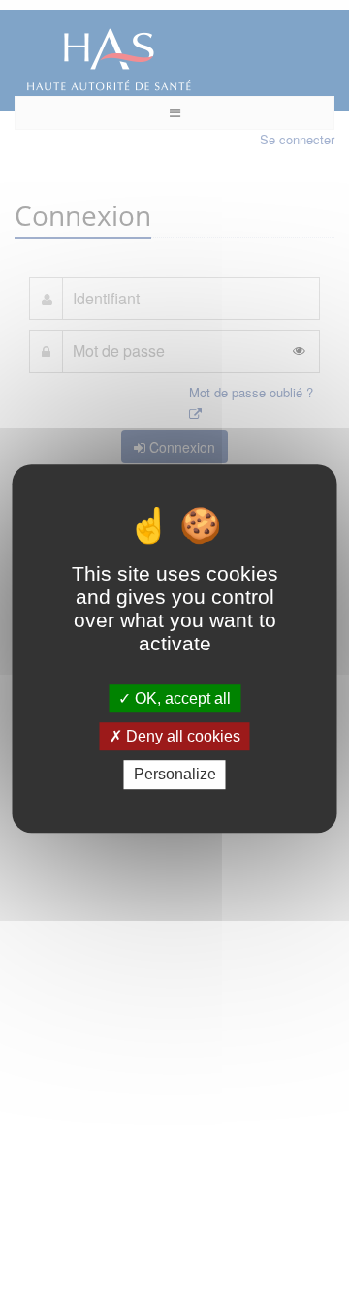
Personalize (175, 775)
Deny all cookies (181, 736)
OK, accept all (181, 698)
